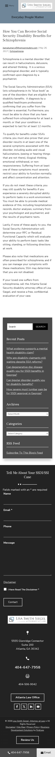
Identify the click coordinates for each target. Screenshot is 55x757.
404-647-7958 (27, 667)
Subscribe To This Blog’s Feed (24, 453)
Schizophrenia (17, 51)
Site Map (21, 727)
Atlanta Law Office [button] (28, 697)
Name (7, 493)
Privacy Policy (33, 727)
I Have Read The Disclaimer (23, 589)
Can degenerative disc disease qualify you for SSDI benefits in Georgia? (25, 371)
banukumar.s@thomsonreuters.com (20, 47)
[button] (9, 5)
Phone (7, 526)
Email (8, 510)
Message (9, 542)
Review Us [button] (27, 740)
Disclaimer (10, 582)
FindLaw (40, 730)
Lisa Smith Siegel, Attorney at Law (29, 721)
